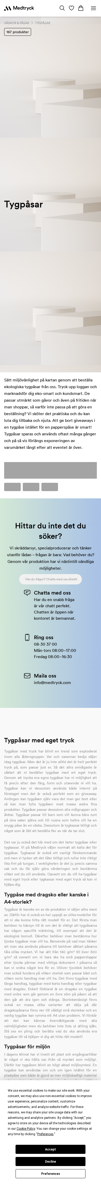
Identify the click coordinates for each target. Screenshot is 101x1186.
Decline (50, 1161)
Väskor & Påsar (16, 23)
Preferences (50, 1174)
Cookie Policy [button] (26, 1129)
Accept (50, 1149)
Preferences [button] (45, 1134)
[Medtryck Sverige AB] (19, 8)
